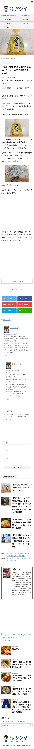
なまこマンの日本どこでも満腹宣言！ (14, 721)
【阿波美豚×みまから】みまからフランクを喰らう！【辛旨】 (22, 487)
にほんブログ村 (7, 640)
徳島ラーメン (8, 19)
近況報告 (15, 649)
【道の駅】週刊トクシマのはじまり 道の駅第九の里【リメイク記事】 (21, 691)
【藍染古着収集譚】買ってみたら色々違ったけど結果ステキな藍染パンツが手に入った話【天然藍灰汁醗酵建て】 (21, 707)
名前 (6, 443)
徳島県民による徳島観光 (8, 16)
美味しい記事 (6, 320)
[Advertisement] (17, 213)
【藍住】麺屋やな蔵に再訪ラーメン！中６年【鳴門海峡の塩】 (21, 664)
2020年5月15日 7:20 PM (10, 335)
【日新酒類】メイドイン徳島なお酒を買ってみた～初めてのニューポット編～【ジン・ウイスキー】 (21, 541)
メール (7, 450)
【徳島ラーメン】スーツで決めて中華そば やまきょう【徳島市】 (21, 678)
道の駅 (8, 23)
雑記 (8, 27)
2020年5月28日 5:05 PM (12, 371)
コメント (7, 419)
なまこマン (13, 328)
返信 (6, 355)
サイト (6, 458)
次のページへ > (17, 281)
